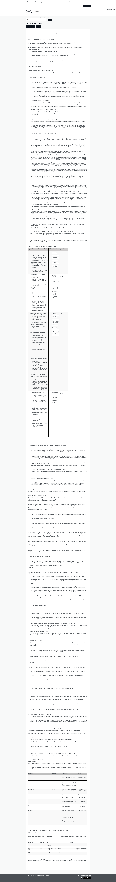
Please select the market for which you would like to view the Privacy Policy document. (40, 17)
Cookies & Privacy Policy (31, 875)
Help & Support (88, 15)
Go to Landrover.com (110, 9)
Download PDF (30, 26)
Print (38, 26)
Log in (26, 15)
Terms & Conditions (40, 875)
